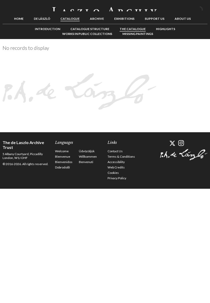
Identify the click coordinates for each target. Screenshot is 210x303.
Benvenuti (86, 162)
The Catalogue (133, 29)
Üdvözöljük (86, 151)
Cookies (113, 173)
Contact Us (115, 151)
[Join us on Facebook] (163, 143)
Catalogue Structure (89, 29)
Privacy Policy (117, 178)
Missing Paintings (137, 34)
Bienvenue (62, 156)
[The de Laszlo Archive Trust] (105, 7)
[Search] (203, 7)
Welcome (62, 151)
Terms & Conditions (121, 156)
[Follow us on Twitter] (172, 143)
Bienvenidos (63, 162)
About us (183, 19)
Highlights (165, 29)
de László (42, 19)
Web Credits (116, 167)
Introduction (47, 29)
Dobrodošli (62, 167)
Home (19, 19)
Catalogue (70, 19)
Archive (97, 19)
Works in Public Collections (87, 34)
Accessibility (116, 162)
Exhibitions (124, 19)
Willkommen (88, 156)
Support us (154, 19)
